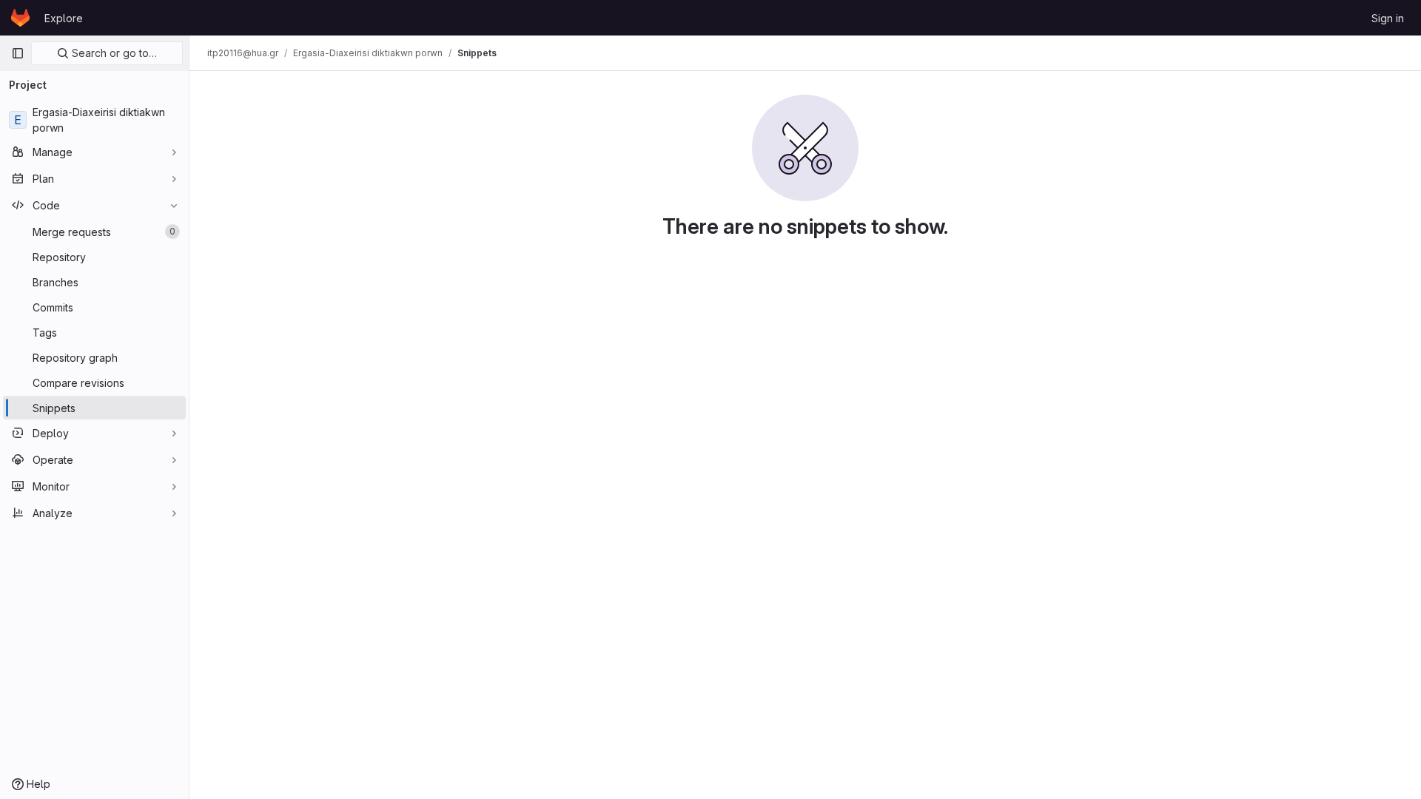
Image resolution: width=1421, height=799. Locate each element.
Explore (63, 18)
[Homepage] (20, 18)
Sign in (1387, 18)
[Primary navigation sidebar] (18, 53)
